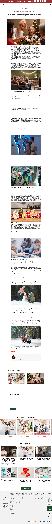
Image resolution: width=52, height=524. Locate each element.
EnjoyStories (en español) (27, 8)
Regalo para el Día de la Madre (18, 502)
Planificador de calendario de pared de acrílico (12, 508)
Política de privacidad (37, 498)
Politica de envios (37, 495)
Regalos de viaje (18, 501)
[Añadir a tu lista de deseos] (15, 434)
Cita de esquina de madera (12, 502)
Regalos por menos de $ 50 (18, 498)
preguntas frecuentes (24, 499)
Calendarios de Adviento (11, 510)
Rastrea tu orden (36, 494)
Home (22, 8)
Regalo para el (17, 495)
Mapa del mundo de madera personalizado (12, 513)
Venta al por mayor (31, 494)
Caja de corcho (11, 505)
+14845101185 (6, 503)
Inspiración (42, 494)
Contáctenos (23, 497)
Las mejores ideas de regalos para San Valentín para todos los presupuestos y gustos (26, 480)
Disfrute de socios (43, 499)
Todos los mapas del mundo (12, 495)
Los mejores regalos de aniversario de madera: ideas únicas (43, 480)
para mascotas (11, 497)
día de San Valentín (18, 494)
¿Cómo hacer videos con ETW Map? (15, 385)
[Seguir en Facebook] (47, 513)
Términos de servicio (37, 497)
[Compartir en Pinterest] (17, 364)
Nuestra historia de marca (24, 495)
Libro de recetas (11, 506)
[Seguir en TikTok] (51, 516)
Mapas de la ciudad (12, 500)
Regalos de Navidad (18, 500)
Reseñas (23, 498)
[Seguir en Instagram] (49, 513)
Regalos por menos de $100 (18, 499)
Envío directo (30, 495)
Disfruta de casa (43, 495)
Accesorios (11, 504)
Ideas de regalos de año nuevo (34, 385)
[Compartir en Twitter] (15, 364)
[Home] (14, 12)
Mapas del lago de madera (12, 498)
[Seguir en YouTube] (48, 516)
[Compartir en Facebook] (13, 364)
